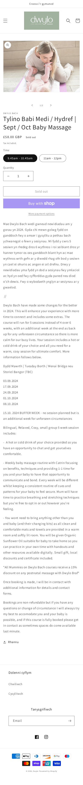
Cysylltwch (16, 694)
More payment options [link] (42, 213)
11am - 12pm (53, 158)
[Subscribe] (69, 721)
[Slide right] (51, 105)
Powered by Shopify (48, 771)
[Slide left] (32, 105)
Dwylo (36, 771)
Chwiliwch (15, 684)
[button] (5, 20)
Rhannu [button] (13, 642)
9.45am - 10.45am (20, 158)
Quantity (8, 168)
